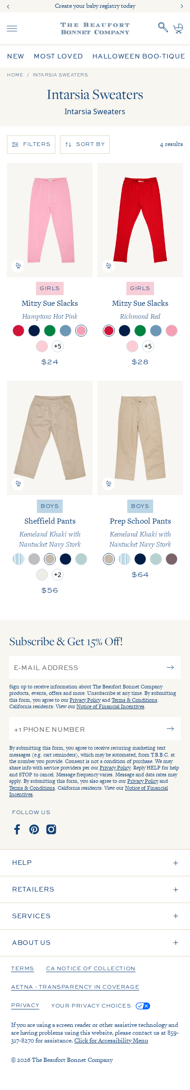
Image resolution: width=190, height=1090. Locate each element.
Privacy (25, 1006)
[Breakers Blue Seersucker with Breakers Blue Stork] (18, 559)
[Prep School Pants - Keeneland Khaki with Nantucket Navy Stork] (140, 438)
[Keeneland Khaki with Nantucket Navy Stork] (50, 559)
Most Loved (58, 56)
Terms (22, 969)
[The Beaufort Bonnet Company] (95, 28)
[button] (18, 266)
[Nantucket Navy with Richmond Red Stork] (65, 559)
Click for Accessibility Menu (111, 1040)
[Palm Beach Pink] (42, 346)
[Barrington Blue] (65, 331)
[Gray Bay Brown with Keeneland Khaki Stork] (172, 559)
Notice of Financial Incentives (110, 706)
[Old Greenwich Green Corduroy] (81, 559)
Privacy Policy (85, 700)
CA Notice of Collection (91, 969)
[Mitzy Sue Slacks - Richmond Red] (140, 220)
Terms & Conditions (134, 700)
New (15, 56)
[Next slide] (181, 6)
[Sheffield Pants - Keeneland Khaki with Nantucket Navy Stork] (50, 438)
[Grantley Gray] (34, 559)
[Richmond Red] (18, 331)
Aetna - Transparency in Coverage (75, 987)
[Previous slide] (8, 6)
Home (15, 75)
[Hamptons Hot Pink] (81, 331)
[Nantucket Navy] (34, 331)
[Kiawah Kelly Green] (50, 331)
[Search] (163, 28)
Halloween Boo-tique (138, 56)
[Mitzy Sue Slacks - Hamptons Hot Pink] (50, 220)
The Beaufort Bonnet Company (72, 1059)
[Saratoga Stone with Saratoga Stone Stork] (42, 575)
